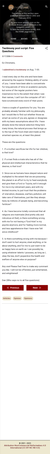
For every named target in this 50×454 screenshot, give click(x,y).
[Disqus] (25, 338)
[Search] (46, 7)
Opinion (17, 298)
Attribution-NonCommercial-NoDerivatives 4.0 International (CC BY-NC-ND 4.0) (25, 446)
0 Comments (17, 56)
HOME (13, 39)
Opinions (28, 298)
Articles (6, 298)
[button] (46, 48)
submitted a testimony (14, 69)
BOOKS (24, 39)
